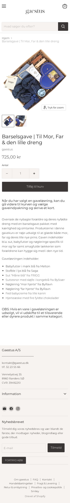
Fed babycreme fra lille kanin (26, 293)
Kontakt (47, 479)
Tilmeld (56, 447)
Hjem (6, 38)
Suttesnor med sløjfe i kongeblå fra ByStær (36, 280)
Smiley (35, 491)
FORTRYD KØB (14, 460)
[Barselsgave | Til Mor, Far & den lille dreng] (8, 121)
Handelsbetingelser (21, 483)
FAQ (35, 479)
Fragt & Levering (47, 483)
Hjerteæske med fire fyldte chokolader (32, 298)
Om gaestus (21, 479)
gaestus (7, 149)
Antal (5, 165)
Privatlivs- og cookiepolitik (46, 487)
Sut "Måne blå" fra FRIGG (23, 275)
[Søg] (63, 26)
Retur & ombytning (15, 487)
